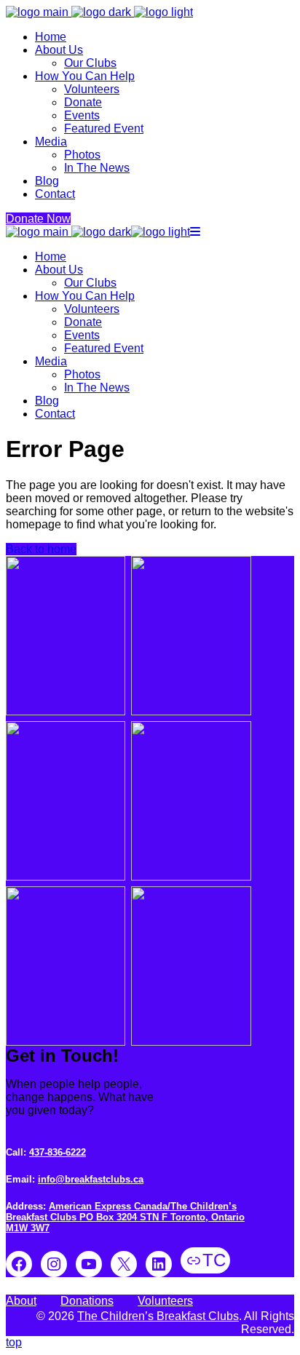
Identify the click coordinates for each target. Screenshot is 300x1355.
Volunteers (165, 1301)
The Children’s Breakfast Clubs (158, 1316)
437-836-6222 (57, 1152)
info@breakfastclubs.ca (90, 1179)
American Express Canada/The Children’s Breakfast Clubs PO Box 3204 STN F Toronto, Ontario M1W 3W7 (125, 1217)
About (21, 1301)
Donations (87, 1301)
